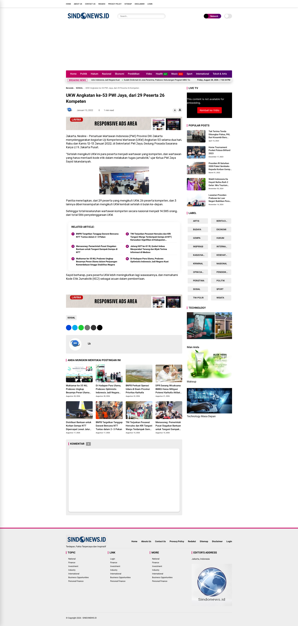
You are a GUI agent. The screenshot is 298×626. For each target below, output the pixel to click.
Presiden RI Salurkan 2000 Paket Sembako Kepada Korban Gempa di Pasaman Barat (220, 166)
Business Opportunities (78, 577)
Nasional (106, 73)
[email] (93, 327)
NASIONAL (221, 263)
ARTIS (196, 221)
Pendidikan (133, 73)
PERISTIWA (198, 280)
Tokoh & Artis (220, 73)
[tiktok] (230, 4)
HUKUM (220, 238)
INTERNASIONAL (223, 246)
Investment (73, 566)
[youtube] (226, 4)
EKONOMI (221, 229)
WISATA (220, 297)
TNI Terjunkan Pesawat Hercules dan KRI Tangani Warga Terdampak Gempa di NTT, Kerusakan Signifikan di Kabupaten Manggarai (151, 237)
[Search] (162, 16)
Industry (71, 570)
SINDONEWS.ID (90, 618)
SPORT (220, 289)
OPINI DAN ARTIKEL (200, 272)
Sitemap (128, 4)
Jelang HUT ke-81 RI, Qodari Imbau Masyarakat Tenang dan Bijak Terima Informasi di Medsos (148, 249)
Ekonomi (119, 73)
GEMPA (196, 238)
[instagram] (221, 4)
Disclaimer (139, 4)
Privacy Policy (115, 4)
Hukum (94, 73)
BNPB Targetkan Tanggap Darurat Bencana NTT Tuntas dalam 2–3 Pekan (97, 235)
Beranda (69, 88)
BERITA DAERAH (223, 221)
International (202, 73)
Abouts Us (146, 541)
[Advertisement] (149, 47)
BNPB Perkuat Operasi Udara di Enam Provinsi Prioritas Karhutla (138, 389)
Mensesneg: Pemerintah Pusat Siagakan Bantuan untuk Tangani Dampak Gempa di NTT (96, 249)
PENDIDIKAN (222, 272)
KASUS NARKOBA (200, 255)
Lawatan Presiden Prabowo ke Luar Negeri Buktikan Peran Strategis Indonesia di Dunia (220, 198)
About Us (78, 4)
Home (68, 4)
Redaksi (101, 4)
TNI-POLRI (198, 297)
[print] (87, 327)
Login (149, 4)
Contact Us (90, 4)
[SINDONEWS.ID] (88, 19)
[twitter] (216, 4)
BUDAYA (197, 229)
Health (161, 73)
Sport (189, 73)
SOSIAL (79, 88)
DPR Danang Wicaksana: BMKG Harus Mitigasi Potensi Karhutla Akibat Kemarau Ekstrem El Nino (169, 389)
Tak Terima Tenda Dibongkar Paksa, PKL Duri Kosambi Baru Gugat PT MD (219, 134)
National (72, 559)
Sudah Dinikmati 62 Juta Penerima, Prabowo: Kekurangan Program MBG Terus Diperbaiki (142, 80)
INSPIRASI (198, 246)
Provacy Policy (177, 541)
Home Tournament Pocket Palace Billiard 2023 (219, 150)
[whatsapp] (81, 327)
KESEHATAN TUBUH (223, 255)
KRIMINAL (198, 263)
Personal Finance (76, 581)
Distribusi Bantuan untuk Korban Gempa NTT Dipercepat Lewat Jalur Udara (78, 426)
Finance (71, 562)
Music (176, 73)
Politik (83, 73)
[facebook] (212, 4)
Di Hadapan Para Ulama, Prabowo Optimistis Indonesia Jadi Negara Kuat (149, 260)
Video (149, 73)
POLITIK (220, 280)
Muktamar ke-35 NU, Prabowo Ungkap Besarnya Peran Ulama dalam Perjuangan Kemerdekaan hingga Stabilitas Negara (96, 261)
